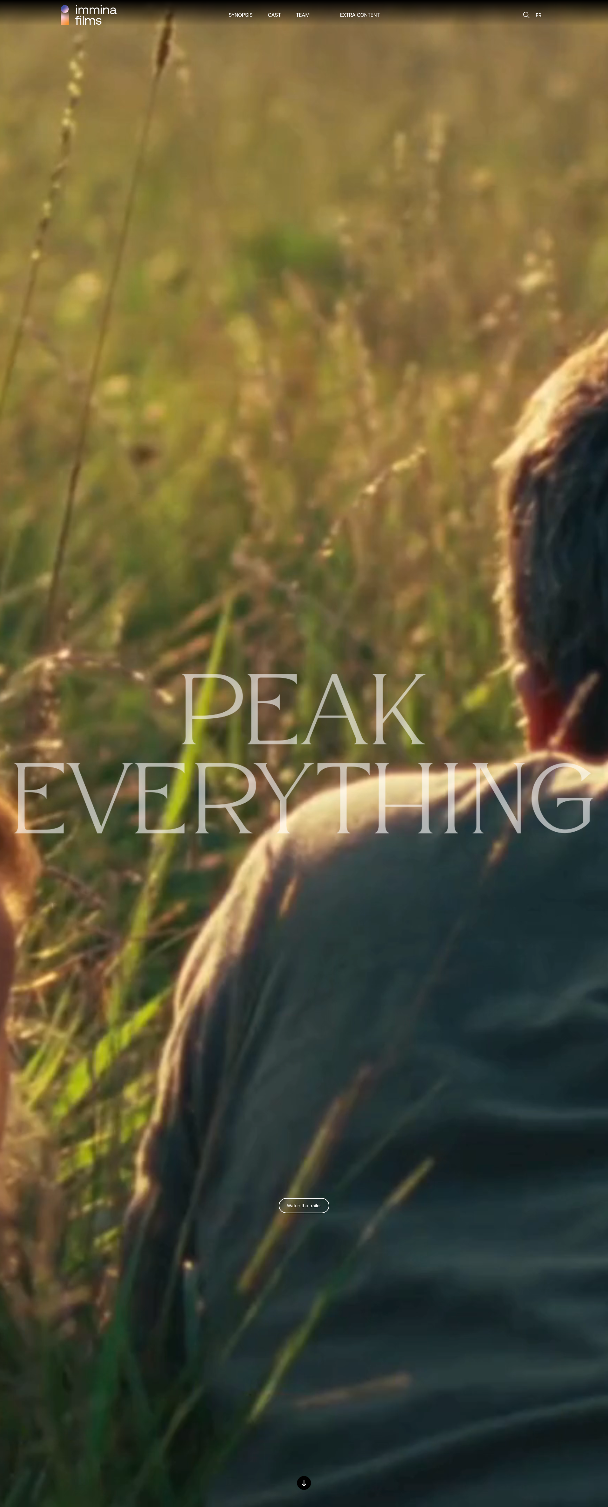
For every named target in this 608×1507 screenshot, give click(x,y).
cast (274, 15)
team (303, 15)
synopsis (241, 15)
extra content (360, 15)
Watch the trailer (304, 1205)
